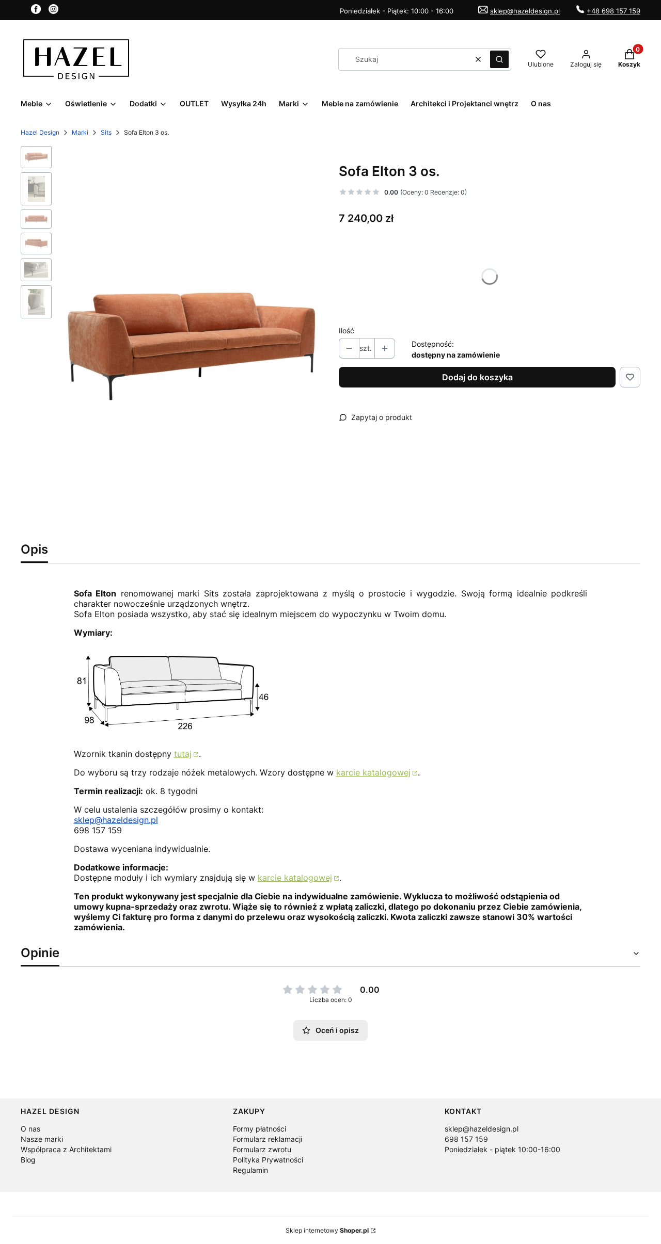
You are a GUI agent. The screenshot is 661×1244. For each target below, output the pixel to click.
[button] (499, 59)
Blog (28, 1159)
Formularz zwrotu (262, 1149)
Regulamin (250, 1170)
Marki (80, 132)
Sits (106, 132)
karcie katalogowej (373, 772)
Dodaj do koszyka (477, 377)
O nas (30, 1128)
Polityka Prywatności (268, 1159)
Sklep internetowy (327, 1230)
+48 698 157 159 (613, 11)
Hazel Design (40, 132)
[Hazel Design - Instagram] (53, 11)
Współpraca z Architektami (66, 1149)
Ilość (346, 330)
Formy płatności (259, 1128)
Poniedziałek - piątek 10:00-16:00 (502, 1149)
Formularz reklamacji (267, 1139)
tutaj (183, 754)
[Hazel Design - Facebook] (36, 11)
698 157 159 (466, 1139)
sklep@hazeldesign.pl (525, 11)
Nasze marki (42, 1139)
